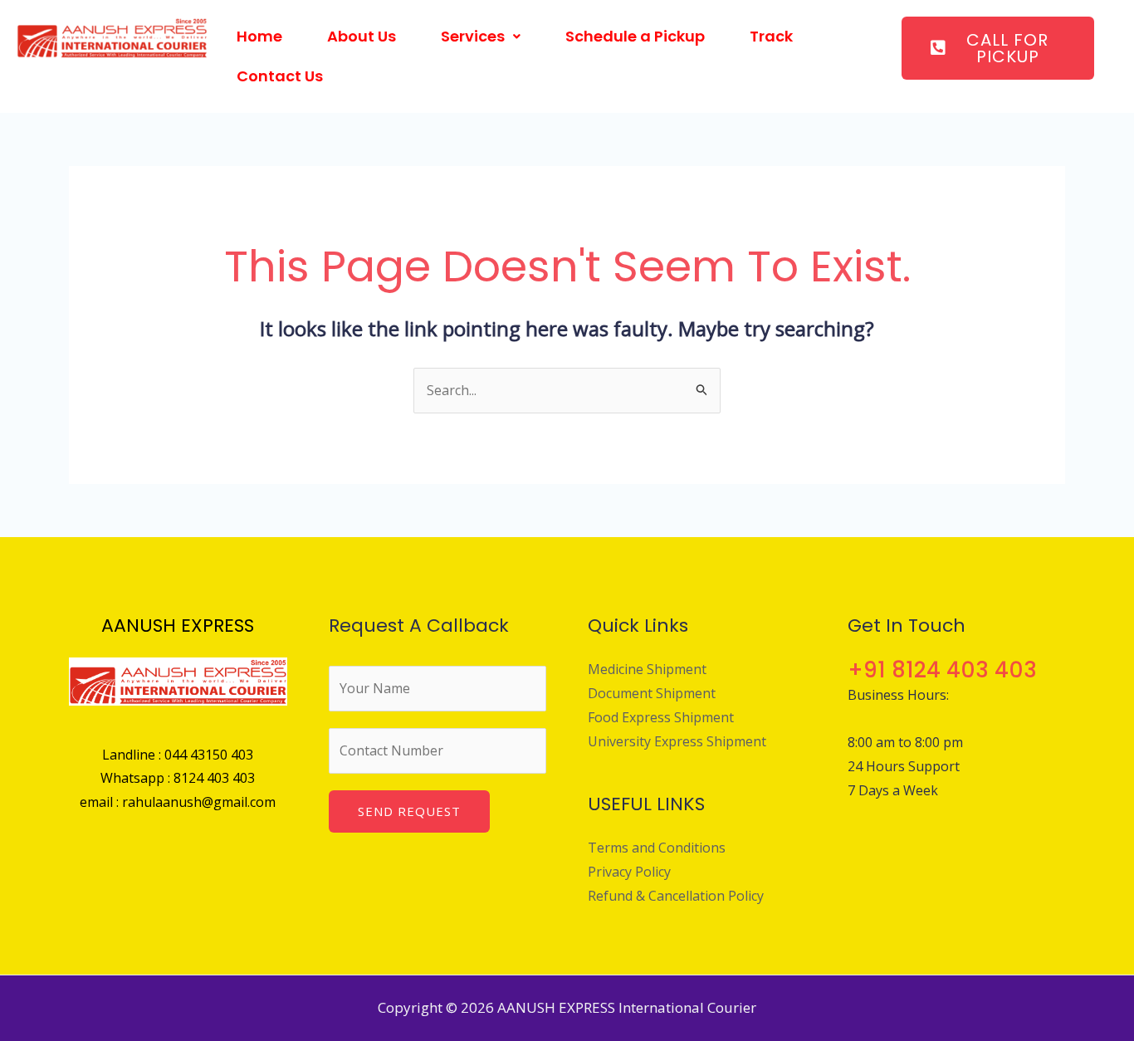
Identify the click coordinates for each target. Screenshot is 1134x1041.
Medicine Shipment (647, 669)
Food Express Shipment (661, 717)
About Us (361, 36)
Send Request (409, 811)
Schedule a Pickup (635, 36)
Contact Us (280, 76)
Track (771, 36)
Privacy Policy (629, 872)
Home (259, 36)
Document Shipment (652, 693)
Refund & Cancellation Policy (676, 896)
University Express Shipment (677, 741)
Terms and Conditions (657, 847)
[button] (480, 36)
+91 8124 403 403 (942, 670)
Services (473, 36)
